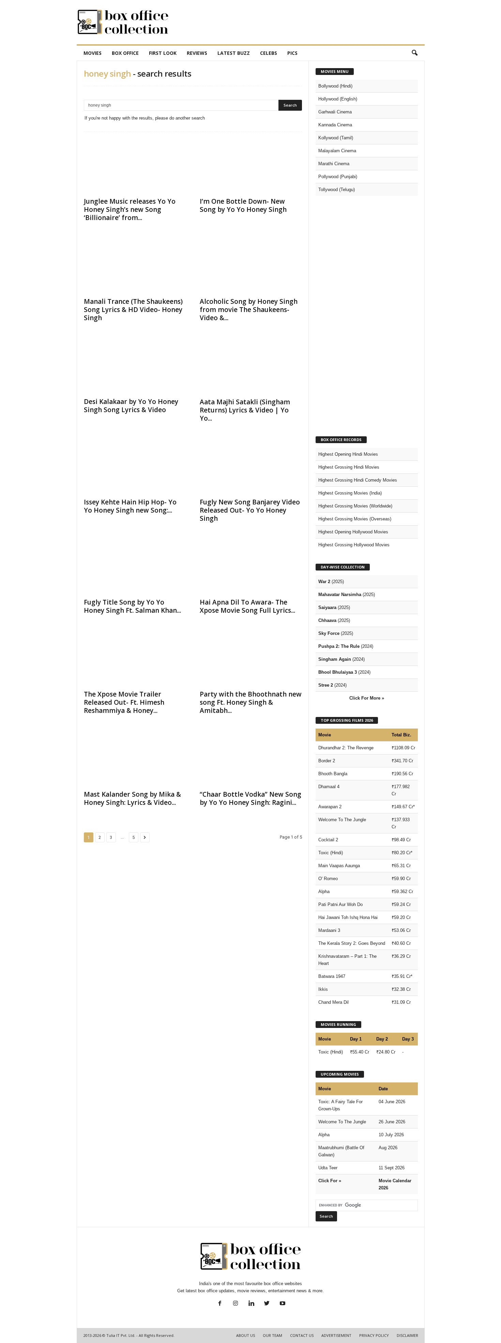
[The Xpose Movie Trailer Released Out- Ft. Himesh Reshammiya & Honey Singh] (135, 658)
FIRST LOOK (163, 53)
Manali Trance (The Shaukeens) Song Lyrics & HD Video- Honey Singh (133, 309)
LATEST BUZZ (233, 53)
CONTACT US (302, 1335)
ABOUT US (245, 1335)
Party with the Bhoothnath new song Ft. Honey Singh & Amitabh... (251, 702)
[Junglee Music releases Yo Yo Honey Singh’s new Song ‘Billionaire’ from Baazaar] (135, 166)
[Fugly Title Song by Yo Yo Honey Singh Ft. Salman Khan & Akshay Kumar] (135, 567)
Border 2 (326, 760)
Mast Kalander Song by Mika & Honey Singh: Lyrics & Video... (132, 798)
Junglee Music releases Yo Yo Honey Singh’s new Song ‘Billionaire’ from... (130, 209)
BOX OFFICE (125, 53)
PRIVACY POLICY (374, 1335)
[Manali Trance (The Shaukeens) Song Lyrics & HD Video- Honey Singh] (135, 266)
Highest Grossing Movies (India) (350, 493)
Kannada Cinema (335, 124)
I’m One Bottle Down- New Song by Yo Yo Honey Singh (243, 205)
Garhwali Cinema (335, 111)
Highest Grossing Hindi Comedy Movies (357, 480)
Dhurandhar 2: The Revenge (346, 747)
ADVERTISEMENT (336, 1335)
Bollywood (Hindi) (335, 86)
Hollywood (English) (337, 98)
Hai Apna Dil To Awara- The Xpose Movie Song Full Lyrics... (247, 606)
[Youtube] (282, 1304)
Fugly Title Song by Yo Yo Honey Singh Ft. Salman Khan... (132, 606)
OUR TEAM (272, 1335)
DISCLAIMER (407, 1335)
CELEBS (268, 53)
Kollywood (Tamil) (335, 137)
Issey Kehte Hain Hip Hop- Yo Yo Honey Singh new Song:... (130, 506)
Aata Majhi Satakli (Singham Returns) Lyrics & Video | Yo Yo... (245, 410)
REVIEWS (197, 53)
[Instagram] (235, 1304)
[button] (414, 53)
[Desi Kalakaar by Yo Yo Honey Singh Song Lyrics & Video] (135, 366)
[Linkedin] (251, 1304)
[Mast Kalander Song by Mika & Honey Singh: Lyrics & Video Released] (135, 759)
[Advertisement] (301, 22)
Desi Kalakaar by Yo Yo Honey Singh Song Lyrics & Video (131, 405)
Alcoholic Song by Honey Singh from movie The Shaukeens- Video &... (249, 309)
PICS (292, 53)
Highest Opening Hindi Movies (348, 454)
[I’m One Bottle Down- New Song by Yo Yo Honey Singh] (251, 166)
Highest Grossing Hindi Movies (348, 467)
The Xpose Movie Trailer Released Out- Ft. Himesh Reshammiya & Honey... (124, 702)
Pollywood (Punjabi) (337, 176)
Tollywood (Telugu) (336, 189)
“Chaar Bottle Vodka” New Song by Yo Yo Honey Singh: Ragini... (250, 798)
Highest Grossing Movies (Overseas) (354, 518)
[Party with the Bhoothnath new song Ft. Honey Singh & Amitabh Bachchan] (251, 658)
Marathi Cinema (333, 163)
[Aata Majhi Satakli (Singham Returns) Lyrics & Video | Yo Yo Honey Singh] (251, 366)
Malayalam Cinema (337, 150)
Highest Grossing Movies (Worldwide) (355, 506)
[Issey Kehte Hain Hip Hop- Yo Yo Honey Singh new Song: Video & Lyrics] (135, 466)
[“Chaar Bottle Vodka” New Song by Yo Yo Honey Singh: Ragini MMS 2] (251, 759)
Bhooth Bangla (332, 773)
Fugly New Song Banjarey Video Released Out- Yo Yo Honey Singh (250, 510)
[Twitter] (267, 1304)
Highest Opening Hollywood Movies (353, 531)
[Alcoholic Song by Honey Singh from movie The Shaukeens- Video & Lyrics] (251, 266)
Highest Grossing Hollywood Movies (354, 544)
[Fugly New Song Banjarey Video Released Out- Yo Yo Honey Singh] (251, 466)
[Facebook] (220, 1304)
